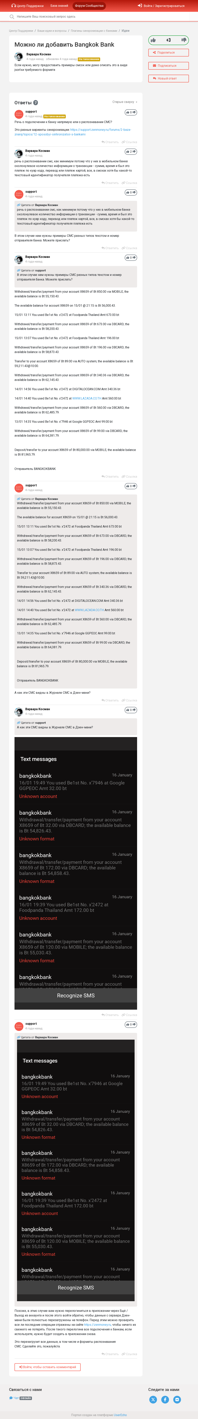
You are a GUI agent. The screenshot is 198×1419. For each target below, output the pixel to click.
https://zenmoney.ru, (98, 1325)
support (31, 111)
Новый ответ (167, 78)
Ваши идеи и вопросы (52, 31)
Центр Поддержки (30, 6)
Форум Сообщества (89, 6)
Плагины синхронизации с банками (94, 31)
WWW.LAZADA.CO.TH (86, 398)
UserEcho (120, 1415)
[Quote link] (19, 205)
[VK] (177, 1399)
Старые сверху (124, 102)
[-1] (184, 40)
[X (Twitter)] (153, 1399)
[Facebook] (165, 1399)
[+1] (153, 40)
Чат (22, 1398)
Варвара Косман (38, 54)
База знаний (59, 6)
